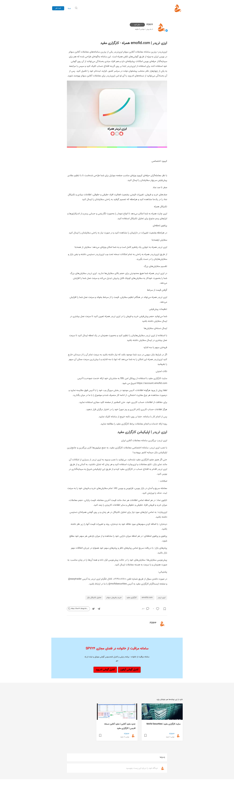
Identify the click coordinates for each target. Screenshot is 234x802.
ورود (69, 8)
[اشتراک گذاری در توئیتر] (93, 609)
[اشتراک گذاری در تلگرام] (98, 609)
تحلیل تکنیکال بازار (94, 597)
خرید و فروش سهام (113, 597)
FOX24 (149, 24)
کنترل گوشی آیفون (129, 669)
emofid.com (147, 597)
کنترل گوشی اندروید (105, 669)
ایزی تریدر (161, 597)
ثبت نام (58, 8)
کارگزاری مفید (132, 597)
